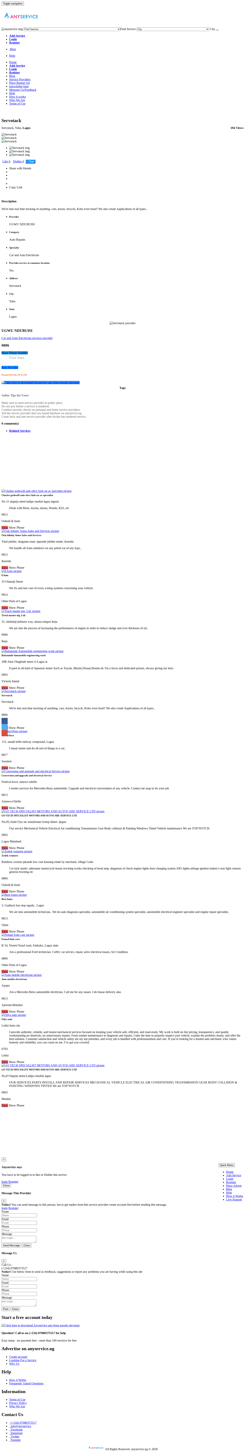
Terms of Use (17, 103)
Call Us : (7, 1264)
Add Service (233, 1175)
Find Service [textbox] (128, 29)
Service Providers (19, 79)
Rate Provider (10, 367)
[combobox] (128, 29)
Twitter (14, 1436)
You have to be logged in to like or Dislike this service (34, 1174)
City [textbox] (212, 29)
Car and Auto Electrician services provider (27, 338)
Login (229, 1178)
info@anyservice (20, 1426)
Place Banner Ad (19, 82)
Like (6, 161)
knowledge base (19, 86)
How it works (17, 96)
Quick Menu (226, 1165)
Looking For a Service (22, 1360)
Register (231, 1182)
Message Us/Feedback (22, 89)
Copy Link (15, 187)
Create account (18, 1356)
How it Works (234, 1196)
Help (12, 55)
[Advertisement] (116, 462)
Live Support (234, 1199)
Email (5, 1219)
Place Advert (234, 1185)
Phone (5, 1226)
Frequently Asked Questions (26, 1383)
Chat (30, 161)
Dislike (18, 161)
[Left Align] (217, 30)
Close (6, 1185)
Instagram (16, 1433)
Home (13, 62)
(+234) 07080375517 (14, 1268)
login (5, 1181)
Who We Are (17, 100)
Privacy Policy (18, 1403)
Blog (12, 49)
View (5, 1105)
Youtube (15, 1440)
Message (7, 1234)
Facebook (16, 1429)
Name (5, 1211)
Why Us (14, 1363)
